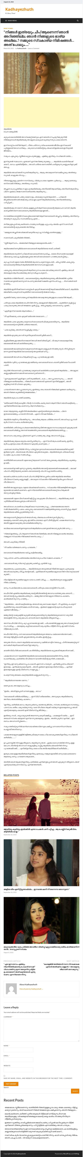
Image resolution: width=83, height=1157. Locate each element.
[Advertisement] (41, 112)
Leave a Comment (33, 48)
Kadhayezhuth (19, 9)
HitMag (76, 1154)
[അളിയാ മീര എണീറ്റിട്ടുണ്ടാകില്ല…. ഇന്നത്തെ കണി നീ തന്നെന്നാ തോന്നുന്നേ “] (41, 887)
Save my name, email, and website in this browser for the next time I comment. (38, 1078)
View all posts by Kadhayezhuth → (31, 989)
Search (6, 1087)
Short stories (8, 28)
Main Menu (12, 20)
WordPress (67, 1154)
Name (6, 1046)
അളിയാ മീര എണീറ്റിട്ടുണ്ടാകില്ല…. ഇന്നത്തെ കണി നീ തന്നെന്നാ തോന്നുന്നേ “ (37, 889)
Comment (8, 1017)
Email (7, 1056)
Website (7, 1066)
